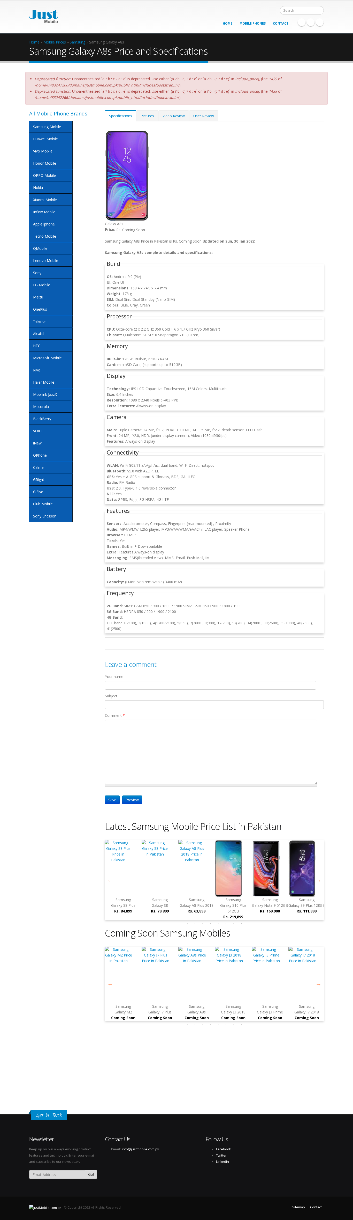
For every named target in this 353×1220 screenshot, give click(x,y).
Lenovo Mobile (45, 260)
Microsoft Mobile (47, 357)
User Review (203, 115)
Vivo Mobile (42, 151)
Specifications (122, 117)
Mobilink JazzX (45, 394)
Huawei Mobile (45, 138)
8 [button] (241, 923)
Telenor (39, 321)
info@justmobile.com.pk (140, 1149)
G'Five (38, 491)
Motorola (41, 406)
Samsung (77, 42)
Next (318, 879)
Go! (91, 1174)
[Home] (43, 15)
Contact (280, 23)
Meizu (38, 297)
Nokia (38, 187)
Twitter (310, 22)
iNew (37, 443)
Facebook (301, 22)
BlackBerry (42, 418)
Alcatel (38, 333)
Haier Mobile (43, 382)
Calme (38, 467)
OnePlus (40, 309)
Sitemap (298, 1207)
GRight (38, 479)
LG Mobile (41, 284)
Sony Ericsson (44, 516)
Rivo (36, 370)
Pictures (147, 115)
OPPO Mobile (44, 175)
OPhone (40, 455)
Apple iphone (44, 224)
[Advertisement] (155, 1064)
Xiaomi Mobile (45, 199)
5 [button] (218, 923)
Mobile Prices (54, 42)
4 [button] (210, 923)
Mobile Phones (253, 23)
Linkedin (320, 22)
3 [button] (202, 923)
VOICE (38, 430)
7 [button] (233, 923)
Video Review (174, 115)
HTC (36, 345)
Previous (110, 879)
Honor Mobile (44, 163)
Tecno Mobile (44, 236)
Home (227, 23)
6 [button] (225, 923)
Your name (114, 676)
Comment (115, 715)
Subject (111, 695)
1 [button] (187, 923)
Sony (37, 272)
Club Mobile (43, 503)
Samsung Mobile (47, 126)
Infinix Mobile (44, 211)
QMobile (40, 248)
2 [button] (194, 923)
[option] (233, 880)
